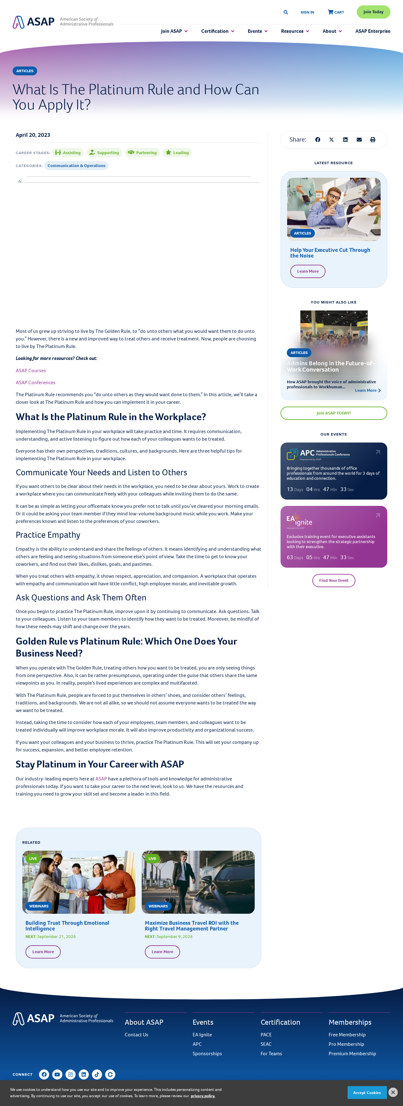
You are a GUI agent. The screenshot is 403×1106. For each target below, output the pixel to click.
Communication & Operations (76, 166)
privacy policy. (203, 1095)
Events (203, 1022)
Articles (24, 70)
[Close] (393, 1092)
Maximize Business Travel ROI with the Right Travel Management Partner (192, 925)
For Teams (271, 1054)
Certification (280, 1022)
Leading (181, 153)
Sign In (307, 12)
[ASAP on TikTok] (97, 1074)
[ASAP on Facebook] (44, 1074)
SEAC (266, 1044)
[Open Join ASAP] (186, 31)
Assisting (72, 153)
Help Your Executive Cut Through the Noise (330, 252)
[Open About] (340, 31)
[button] (318, 139)
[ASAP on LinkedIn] (84, 1074)
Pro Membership (346, 1044)
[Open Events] (266, 31)
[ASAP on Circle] (110, 1074)
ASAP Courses (31, 370)
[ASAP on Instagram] (70, 1074)
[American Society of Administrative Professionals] (63, 22)
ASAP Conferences (35, 382)
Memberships (350, 1022)
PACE (266, 1035)
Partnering (146, 153)
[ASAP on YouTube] (57, 1074)
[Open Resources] (307, 31)
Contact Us (136, 1035)
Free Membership (347, 1035)
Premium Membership (352, 1054)
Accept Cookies (367, 1092)
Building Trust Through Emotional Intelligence (67, 925)
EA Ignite (202, 1035)
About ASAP (144, 1022)
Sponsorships (207, 1054)
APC (197, 1044)
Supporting (108, 153)
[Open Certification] (232, 31)
